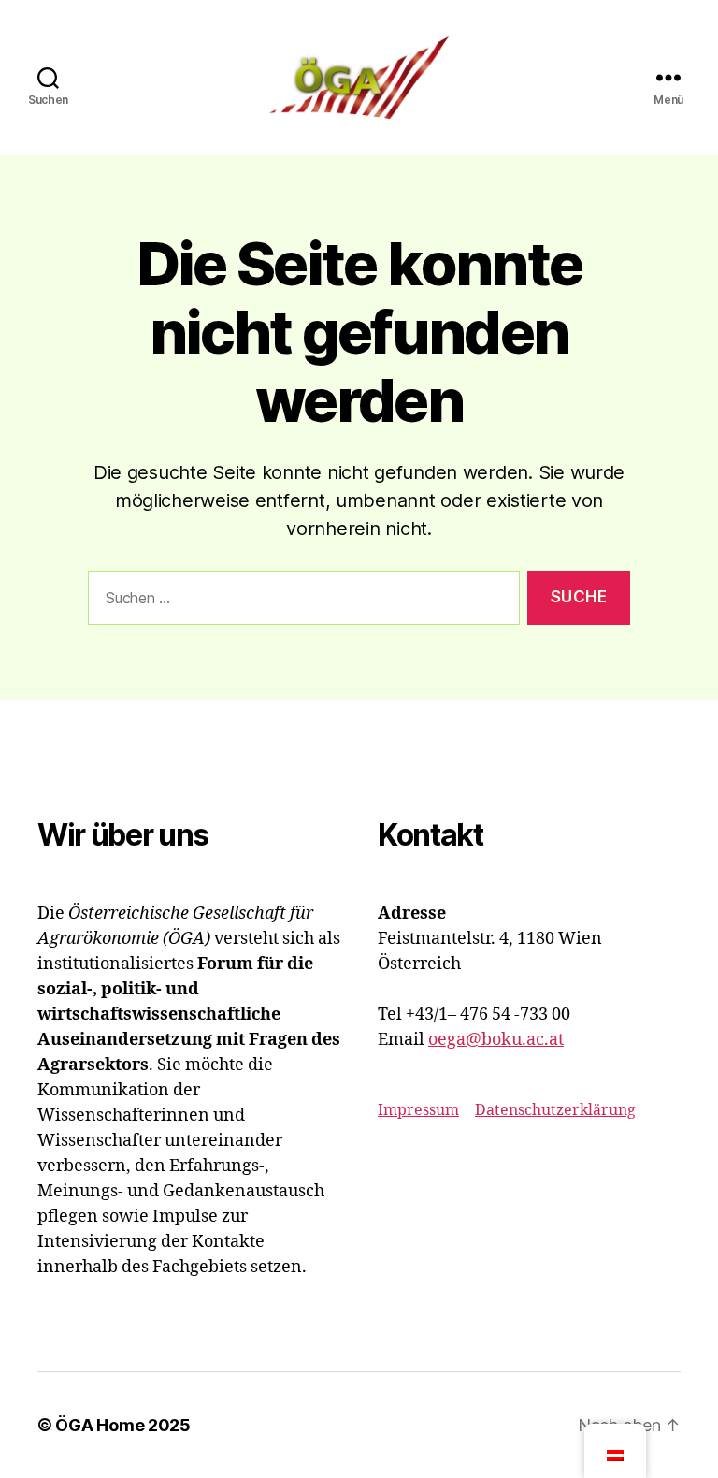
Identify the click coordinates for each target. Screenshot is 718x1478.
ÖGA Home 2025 (123, 1425)
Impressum (418, 1110)
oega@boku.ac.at (496, 1040)
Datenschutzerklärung (555, 1110)
